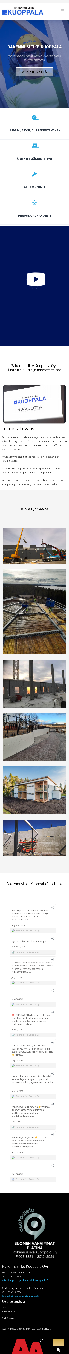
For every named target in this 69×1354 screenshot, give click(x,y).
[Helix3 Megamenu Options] (62, 11)
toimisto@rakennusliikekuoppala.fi (21, 1296)
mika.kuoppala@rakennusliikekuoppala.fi (25, 1280)
